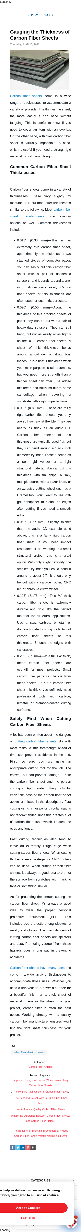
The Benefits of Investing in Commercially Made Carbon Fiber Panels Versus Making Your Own (40, 1133)
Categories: (40, 1062)
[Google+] (33, 1147)
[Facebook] (12, 1147)
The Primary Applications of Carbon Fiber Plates (40, 1091)
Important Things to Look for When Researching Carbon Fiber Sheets (40, 1083)
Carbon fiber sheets (26, 96)
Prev (34, 15)
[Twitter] (17, 1147)
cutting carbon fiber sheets (36, 741)
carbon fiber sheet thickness (29, 1052)
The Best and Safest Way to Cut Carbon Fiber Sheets (40, 1100)
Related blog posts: (40, 1075)
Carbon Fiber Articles (40, 1066)
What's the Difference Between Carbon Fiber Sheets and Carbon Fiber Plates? (40, 1118)
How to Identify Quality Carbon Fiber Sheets (41, 1109)
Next (47, 15)
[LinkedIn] (22, 1147)
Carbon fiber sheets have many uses (37, 968)
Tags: (13, 1045)
